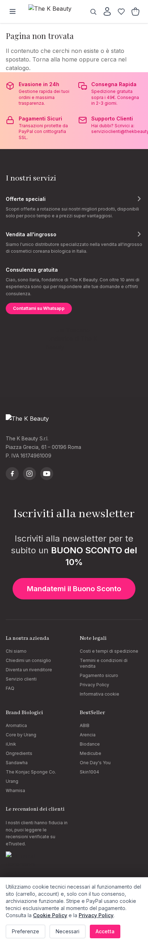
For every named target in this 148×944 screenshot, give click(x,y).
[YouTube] (46, 473)
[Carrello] (135, 12)
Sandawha (17, 762)
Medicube (90, 753)
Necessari (67, 931)
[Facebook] (12, 473)
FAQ (10, 688)
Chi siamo (16, 651)
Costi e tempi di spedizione (109, 651)
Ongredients (19, 753)
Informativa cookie (99, 694)
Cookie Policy (50, 915)
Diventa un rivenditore (29, 669)
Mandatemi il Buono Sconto (74, 588)
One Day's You (95, 762)
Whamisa (15, 790)
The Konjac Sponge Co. (31, 772)
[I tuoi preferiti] (121, 11)
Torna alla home (54, 59)
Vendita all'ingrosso (31, 234)
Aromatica (16, 725)
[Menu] (12, 11)
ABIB (84, 725)
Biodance (90, 744)
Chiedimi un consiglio (28, 660)
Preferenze (25, 931)
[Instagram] (29, 473)
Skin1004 (89, 772)
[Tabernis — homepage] (53, 11)
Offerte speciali (26, 199)
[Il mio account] (107, 11)
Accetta (105, 931)
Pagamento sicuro (99, 675)
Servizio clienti (21, 679)
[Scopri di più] (139, 199)
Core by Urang (21, 734)
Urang (12, 781)
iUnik (11, 744)
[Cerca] (93, 11)
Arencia (88, 734)
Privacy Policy (94, 684)
